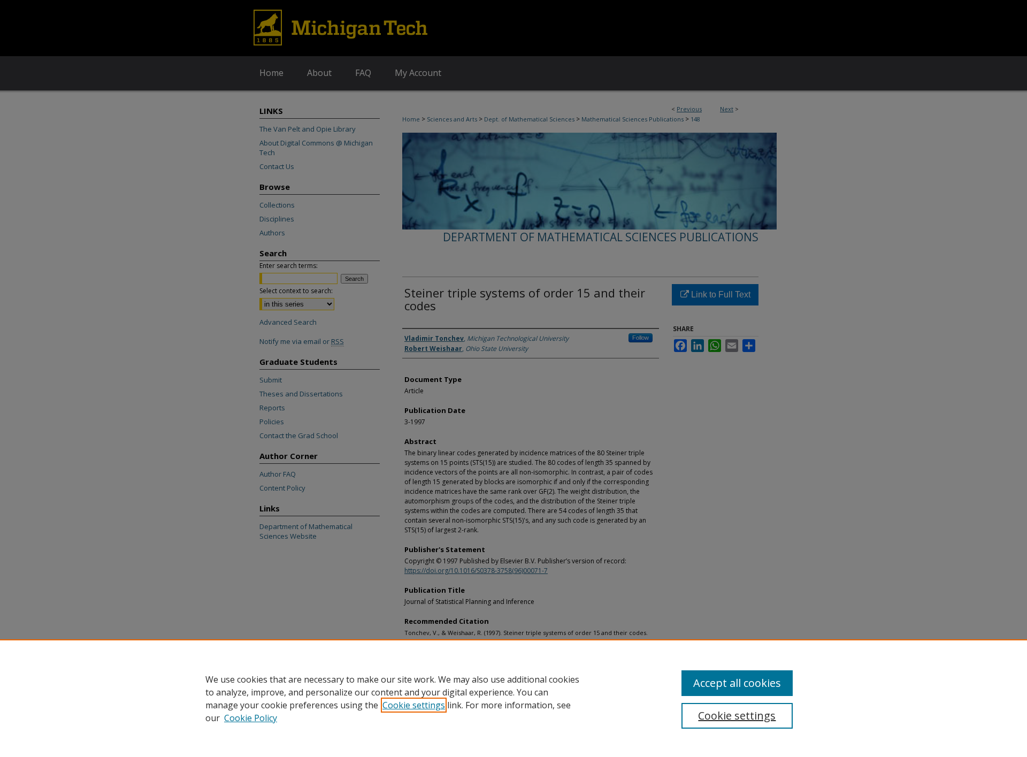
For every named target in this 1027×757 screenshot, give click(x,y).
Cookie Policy (250, 718)
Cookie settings (413, 705)
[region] (513, 698)
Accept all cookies (737, 683)
